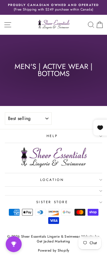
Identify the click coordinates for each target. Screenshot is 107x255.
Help (52, 135)
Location (52, 179)
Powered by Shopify (53, 250)
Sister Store (52, 201)
